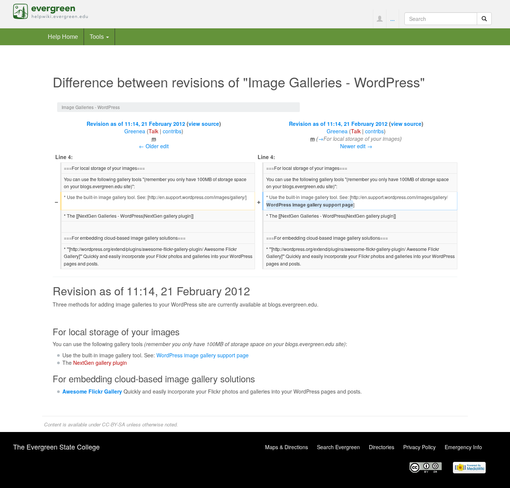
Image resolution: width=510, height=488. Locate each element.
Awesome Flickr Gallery (92, 391)
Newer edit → (356, 146)
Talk (153, 131)
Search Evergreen (338, 447)
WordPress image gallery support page (202, 355)
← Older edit (154, 146)
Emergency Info (463, 447)
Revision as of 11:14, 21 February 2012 (136, 123)
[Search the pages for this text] (484, 18)
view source (204, 123)
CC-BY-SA (113, 424)
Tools (97, 36)
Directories (381, 447)
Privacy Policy (419, 447)
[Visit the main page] (50, 10)
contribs (172, 131)
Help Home (63, 36)
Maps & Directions (286, 447)
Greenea (134, 131)
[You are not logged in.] (379, 18)
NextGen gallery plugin (100, 362)
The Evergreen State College (56, 446)
